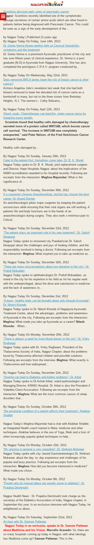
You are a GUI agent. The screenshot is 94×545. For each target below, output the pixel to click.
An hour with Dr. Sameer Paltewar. (25, 521)
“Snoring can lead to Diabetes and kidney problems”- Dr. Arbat (42, 377)
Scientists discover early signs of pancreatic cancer (36, 11)
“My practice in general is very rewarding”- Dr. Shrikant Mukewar (43, 449)
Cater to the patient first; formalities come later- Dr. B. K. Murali (43, 160)
